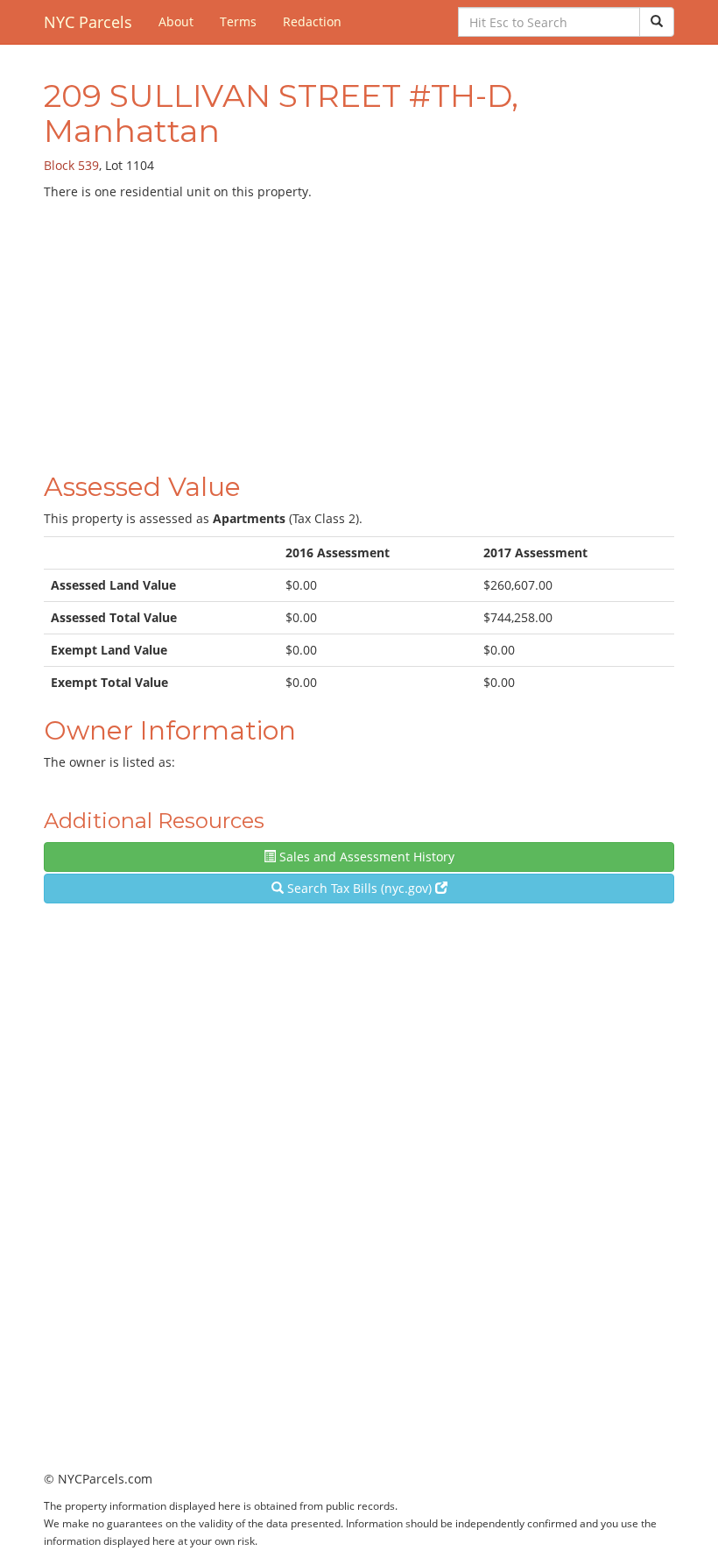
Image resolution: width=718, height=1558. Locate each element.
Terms (238, 21)
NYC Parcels (88, 21)
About (176, 21)
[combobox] (549, 22)
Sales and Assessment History (365, 856)
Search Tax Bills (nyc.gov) (359, 888)
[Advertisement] (359, 332)
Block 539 (71, 165)
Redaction (312, 21)
